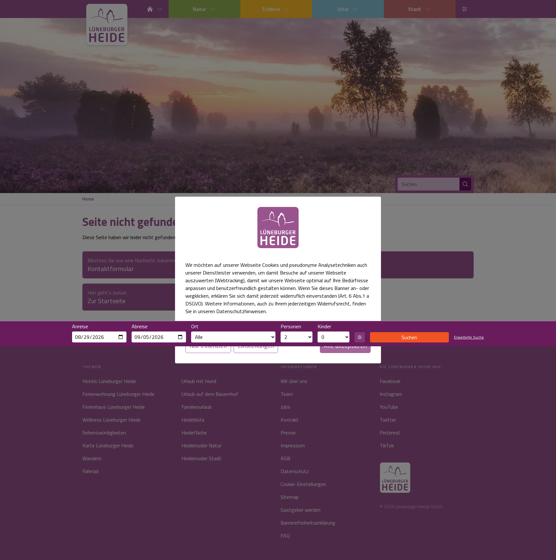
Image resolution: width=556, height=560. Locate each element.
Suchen (409, 337)
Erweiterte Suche (469, 337)
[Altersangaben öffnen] (360, 337)
